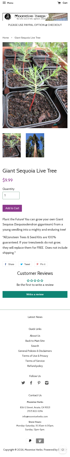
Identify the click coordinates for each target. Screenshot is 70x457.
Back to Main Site (35, 340)
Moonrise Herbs (34, 449)
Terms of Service (35, 360)
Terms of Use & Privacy (35, 355)
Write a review (35, 294)
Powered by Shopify (55, 449)
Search (35, 345)
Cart (64, 2)
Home (6, 37)
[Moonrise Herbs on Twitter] (23, 383)
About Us (35, 335)
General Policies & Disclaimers (35, 350)
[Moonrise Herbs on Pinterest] (39, 383)
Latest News (35, 317)
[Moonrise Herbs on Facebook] (31, 383)
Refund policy (35, 366)
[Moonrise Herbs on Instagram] (47, 383)
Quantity (8, 189)
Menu (10, 2)
